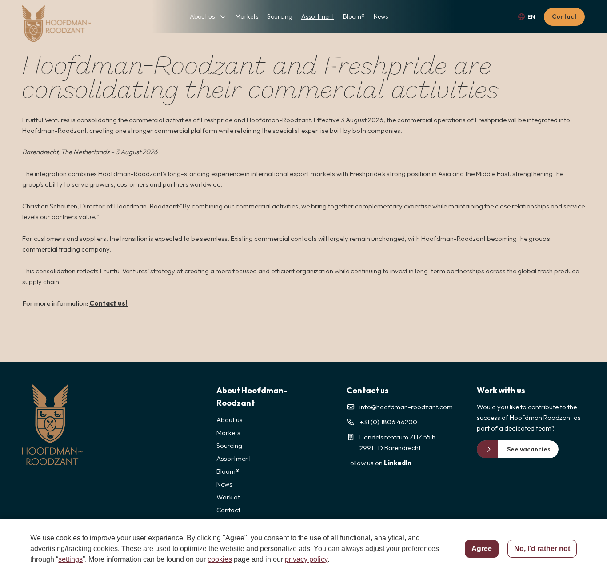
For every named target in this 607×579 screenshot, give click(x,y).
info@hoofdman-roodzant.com (406, 407)
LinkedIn (397, 463)
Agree (481, 548)
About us (202, 16)
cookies (220, 559)
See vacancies (529, 449)
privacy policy (306, 559)
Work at (228, 497)
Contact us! (108, 303)
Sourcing (279, 16)
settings (70, 559)
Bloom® (354, 16)
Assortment (317, 16)
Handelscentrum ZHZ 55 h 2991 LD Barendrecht (397, 442)
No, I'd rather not (542, 548)
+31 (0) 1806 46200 (388, 422)
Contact (564, 16)
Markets (247, 16)
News (381, 16)
